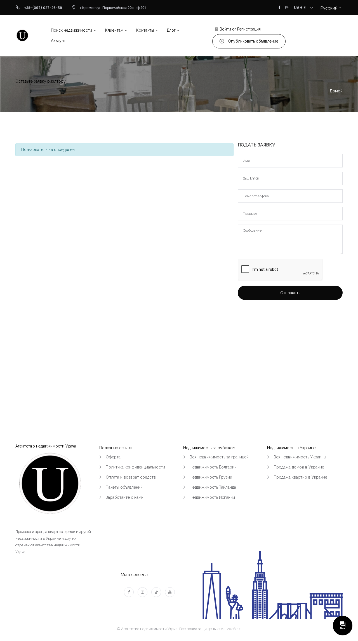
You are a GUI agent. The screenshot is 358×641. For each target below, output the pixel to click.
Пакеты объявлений (124, 487)
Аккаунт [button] (58, 40)
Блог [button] (171, 30)
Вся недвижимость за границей (219, 457)
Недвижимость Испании (212, 497)
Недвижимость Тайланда (213, 487)
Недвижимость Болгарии (213, 467)
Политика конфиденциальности (135, 467)
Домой (336, 91)
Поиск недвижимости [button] (71, 30)
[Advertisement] (290, 351)
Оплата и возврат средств (131, 477)
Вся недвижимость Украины (300, 457)
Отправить (290, 293)
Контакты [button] (145, 30)
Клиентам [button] (114, 30)
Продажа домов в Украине (299, 467)
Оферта (113, 457)
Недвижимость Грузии (211, 477)
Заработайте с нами (124, 497)
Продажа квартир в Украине (300, 477)
